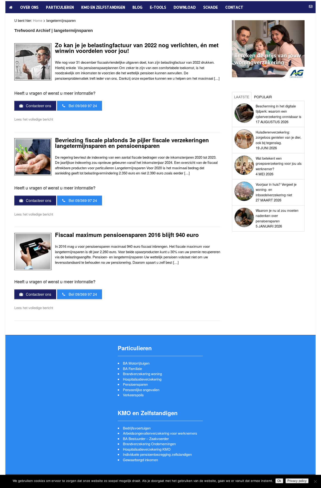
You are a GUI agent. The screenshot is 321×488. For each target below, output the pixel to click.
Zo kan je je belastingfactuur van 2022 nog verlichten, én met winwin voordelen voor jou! (137, 48)
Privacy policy (297, 481)
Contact (234, 7)
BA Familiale (132, 368)
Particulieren (60, 7)
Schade (210, 7)
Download (185, 7)
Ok (279, 481)
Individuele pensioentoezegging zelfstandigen (157, 454)
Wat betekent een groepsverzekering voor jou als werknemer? (278, 163)
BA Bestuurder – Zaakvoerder (146, 438)
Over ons (29, 7)
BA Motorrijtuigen (136, 363)
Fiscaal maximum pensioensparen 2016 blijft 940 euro (127, 235)
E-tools (158, 7)
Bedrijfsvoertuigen (137, 427)
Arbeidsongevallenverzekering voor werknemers (160, 433)
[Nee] (315, 481)
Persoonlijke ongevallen (141, 389)
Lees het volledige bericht (33, 119)
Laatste (241, 96)
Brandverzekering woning (142, 373)
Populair (263, 96)
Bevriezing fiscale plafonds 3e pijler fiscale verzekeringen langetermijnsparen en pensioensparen (132, 143)
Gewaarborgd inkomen (140, 459)
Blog (137, 7)
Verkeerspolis (133, 394)
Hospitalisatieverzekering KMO (147, 449)
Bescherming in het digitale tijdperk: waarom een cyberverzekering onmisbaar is (278, 111)
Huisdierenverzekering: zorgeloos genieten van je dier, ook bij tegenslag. (278, 137)
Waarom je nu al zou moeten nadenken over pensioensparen (277, 215)
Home (37, 20)
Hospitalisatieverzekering (142, 379)
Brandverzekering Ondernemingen (149, 443)
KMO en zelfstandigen (103, 7)
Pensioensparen (135, 384)
